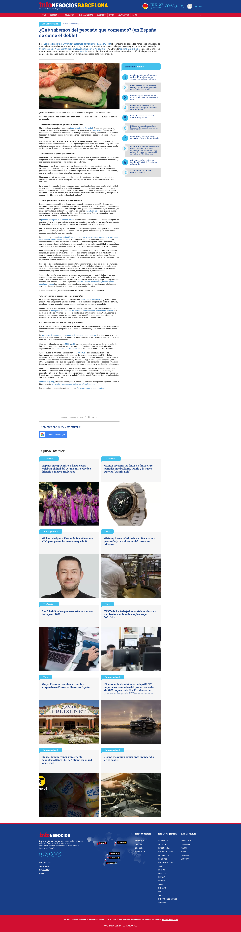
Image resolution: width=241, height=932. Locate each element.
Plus (107, 531)
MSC (67, 344)
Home (43, 15)
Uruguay (185, 859)
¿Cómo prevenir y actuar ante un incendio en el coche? (141, 171)
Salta (160, 884)
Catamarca (163, 841)
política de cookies (170, 919)
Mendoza (162, 873)
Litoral (161, 870)
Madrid (184, 848)
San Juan (162, 888)
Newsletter (123, 15)
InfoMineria (163, 855)
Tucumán (162, 903)
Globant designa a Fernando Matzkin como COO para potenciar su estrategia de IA (144, 97)
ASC (73, 344)
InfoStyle (162, 859)
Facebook (139, 841)
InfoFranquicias (165, 852)
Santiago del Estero (167, 899)
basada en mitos (93, 211)
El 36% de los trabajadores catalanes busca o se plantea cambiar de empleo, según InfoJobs (144, 128)
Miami (183, 852)
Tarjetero (101, 15)
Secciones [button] (55, 15)
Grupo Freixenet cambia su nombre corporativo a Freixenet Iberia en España (144, 137)
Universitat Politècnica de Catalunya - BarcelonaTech (87, 44)
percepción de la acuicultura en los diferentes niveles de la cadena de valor (82, 310)
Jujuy (160, 866)
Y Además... (49, 458)
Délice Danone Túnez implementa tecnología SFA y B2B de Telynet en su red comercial (143, 162)
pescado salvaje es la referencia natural (58, 220)
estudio (83, 51)
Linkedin (139, 848)
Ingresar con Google (55, 434)
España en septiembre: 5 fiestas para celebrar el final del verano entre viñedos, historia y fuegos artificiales (143, 77)
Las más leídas (86, 15)
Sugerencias (45, 863)
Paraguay (185, 855)
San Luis (162, 892)
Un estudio (82, 353)
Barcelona (186, 841)
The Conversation (50, 23)
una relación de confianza (91, 299)
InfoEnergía (163, 848)
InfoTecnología (165, 863)
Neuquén (162, 877)
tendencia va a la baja (129, 49)
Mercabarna (97, 130)
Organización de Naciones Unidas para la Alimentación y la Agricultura (72, 49)
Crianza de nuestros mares (66, 348)
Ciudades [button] (69, 15)
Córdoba (162, 844)
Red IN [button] (135, 15)
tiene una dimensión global (81, 128)
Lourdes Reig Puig (53, 44)
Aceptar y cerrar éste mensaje (120, 926)
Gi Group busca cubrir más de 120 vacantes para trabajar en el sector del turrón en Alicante (143, 107)
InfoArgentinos (50, 531)
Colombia (185, 844)
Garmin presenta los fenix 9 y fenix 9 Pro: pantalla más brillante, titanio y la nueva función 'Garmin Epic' (143, 87)
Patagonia (163, 881)
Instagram (140, 852)
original (101, 388)
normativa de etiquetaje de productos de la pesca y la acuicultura (69, 335)
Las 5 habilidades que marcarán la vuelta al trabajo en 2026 (142, 117)
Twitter (138, 844)
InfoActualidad (112, 677)
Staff (111, 15)
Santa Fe (162, 895)
